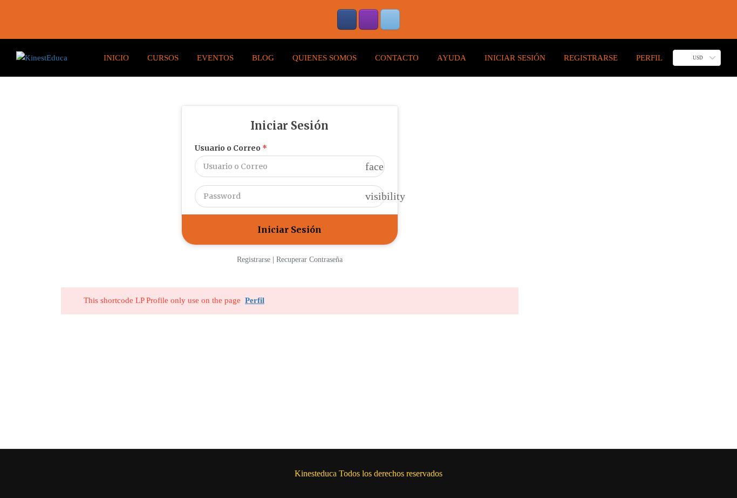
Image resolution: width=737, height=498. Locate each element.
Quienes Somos (324, 57)
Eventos (215, 57)
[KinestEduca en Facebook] (347, 19)
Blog (263, 57)
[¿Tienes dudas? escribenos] (390, 19)
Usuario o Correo (231, 148)
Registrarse (591, 57)
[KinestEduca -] (41, 58)
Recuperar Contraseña (309, 259)
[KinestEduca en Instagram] (368, 19)
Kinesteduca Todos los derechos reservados (368, 473)
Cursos (163, 57)
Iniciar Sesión (514, 57)
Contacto (397, 57)
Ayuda (451, 57)
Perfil (649, 57)
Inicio (116, 57)
